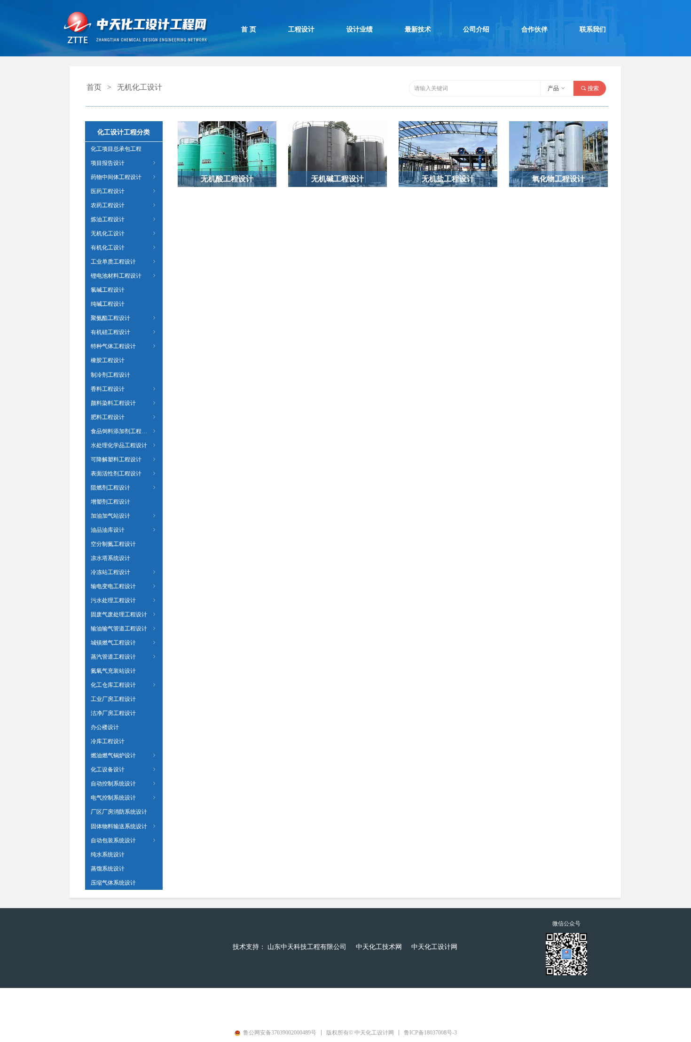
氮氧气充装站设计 (113, 671)
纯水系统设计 (108, 854)
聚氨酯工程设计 (124, 318)
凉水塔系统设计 (110, 558)
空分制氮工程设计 (113, 544)
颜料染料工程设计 (124, 403)
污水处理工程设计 (124, 600)
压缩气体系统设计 (113, 882)
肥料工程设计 (124, 417)
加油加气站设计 (124, 516)
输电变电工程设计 (124, 586)
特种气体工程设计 (124, 346)
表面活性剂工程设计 (124, 473)
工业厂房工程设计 (113, 699)
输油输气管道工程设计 (124, 628)
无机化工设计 (124, 233)
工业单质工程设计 (124, 261)
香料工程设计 (124, 389)
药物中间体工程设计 (124, 177)
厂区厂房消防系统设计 (119, 812)
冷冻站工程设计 (124, 572)
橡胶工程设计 (108, 360)
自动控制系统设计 (124, 783)
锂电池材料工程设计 (124, 275)
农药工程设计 (124, 205)
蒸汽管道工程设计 (124, 656)
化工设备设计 (124, 769)
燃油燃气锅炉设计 (124, 755)
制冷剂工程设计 (110, 375)
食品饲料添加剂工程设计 (124, 431)
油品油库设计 (124, 530)
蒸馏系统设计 (108, 868)
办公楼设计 (105, 727)
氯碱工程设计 (108, 290)
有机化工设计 (124, 247)
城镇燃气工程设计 (124, 642)
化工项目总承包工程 (116, 149)
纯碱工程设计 (108, 304)
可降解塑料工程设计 (124, 459)
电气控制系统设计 (124, 797)
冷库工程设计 (108, 741)
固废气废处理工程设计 (124, 614)
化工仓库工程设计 (124, 685)
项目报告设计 (124, 163)
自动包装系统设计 (124, 840)
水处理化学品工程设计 (124, 445)
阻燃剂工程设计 (124, 487)
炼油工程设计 (124, 219)
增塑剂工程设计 (110, 501)
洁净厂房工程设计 (113, 713)
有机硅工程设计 (124, 332)
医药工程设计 (124, 191)
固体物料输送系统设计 (124, 826)
